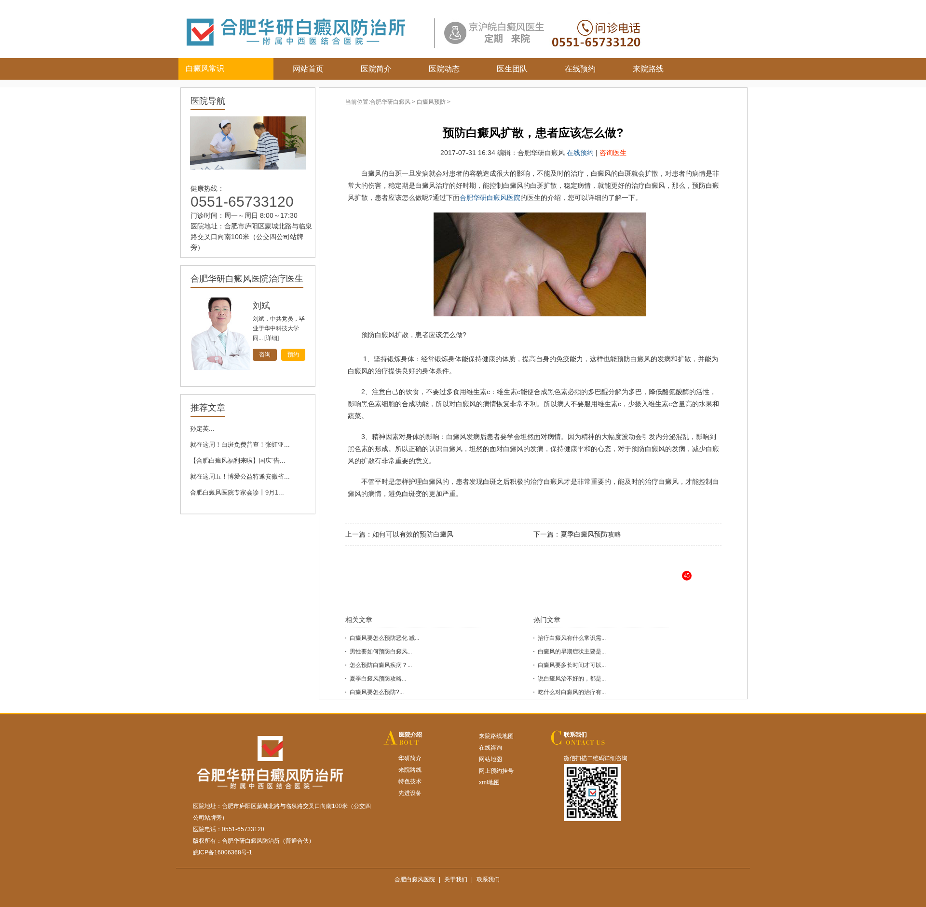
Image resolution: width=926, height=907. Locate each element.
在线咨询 (490, 747)
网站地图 (490, 759)
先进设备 (410, 793)
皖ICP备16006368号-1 (222, 852)
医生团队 (512, 69)
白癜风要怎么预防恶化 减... (384, 638)
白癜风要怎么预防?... (377, 692)
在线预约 (580, 69)
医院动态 (444, 69)
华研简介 (410, 758)
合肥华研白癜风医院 (490, 197)
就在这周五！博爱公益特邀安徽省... (240, 476)
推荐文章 (208, 407)
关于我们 (455, 879)
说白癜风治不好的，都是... (572, 678)
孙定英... (202, 428)
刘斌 (261, 306)
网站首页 (308, 69)
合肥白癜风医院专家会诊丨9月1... (237, 492)
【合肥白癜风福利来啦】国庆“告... (238, 460)
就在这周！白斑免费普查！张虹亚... (240, 444)
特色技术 (410, 781)
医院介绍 (410, 734)
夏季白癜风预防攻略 (590, 534)
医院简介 (376, 69)
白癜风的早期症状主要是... (572, 651)
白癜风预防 (431, 102)
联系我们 (575, 734)
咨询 (265, 354)
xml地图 (489, 782)
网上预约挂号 (496, 770)
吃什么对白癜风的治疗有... (572, 692)
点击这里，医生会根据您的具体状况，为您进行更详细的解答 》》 (562, 583)
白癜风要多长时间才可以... (572, 665)
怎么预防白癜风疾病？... (381, 665)
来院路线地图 (496, 736)
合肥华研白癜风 (390, 102)
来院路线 (648, 69)
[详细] (271, 338)
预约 (293, 354)
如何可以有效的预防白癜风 (412, 534)
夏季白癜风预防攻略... (378, 678)
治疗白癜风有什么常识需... (572, 638)
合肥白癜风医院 (415, 879)
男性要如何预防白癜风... (381, 651)
